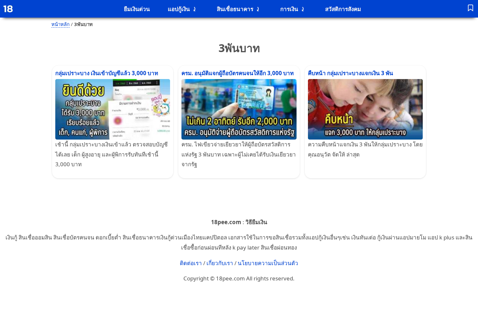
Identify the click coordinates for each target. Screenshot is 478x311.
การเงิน (289, 9)
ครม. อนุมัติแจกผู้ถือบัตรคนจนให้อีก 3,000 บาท (237, 73)
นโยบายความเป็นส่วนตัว (268, 263)
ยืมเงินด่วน (137, 9)
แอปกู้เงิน (179, 9)
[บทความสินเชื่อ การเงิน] (471, 9)
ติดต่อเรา (191, 263)
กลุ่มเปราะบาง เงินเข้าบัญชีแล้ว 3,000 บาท (106, 73)
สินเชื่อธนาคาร (235, 9)
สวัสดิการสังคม (343, 9)
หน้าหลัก (60, 24)
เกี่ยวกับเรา (219, 263)
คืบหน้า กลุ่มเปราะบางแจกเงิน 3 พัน (350, 73)
